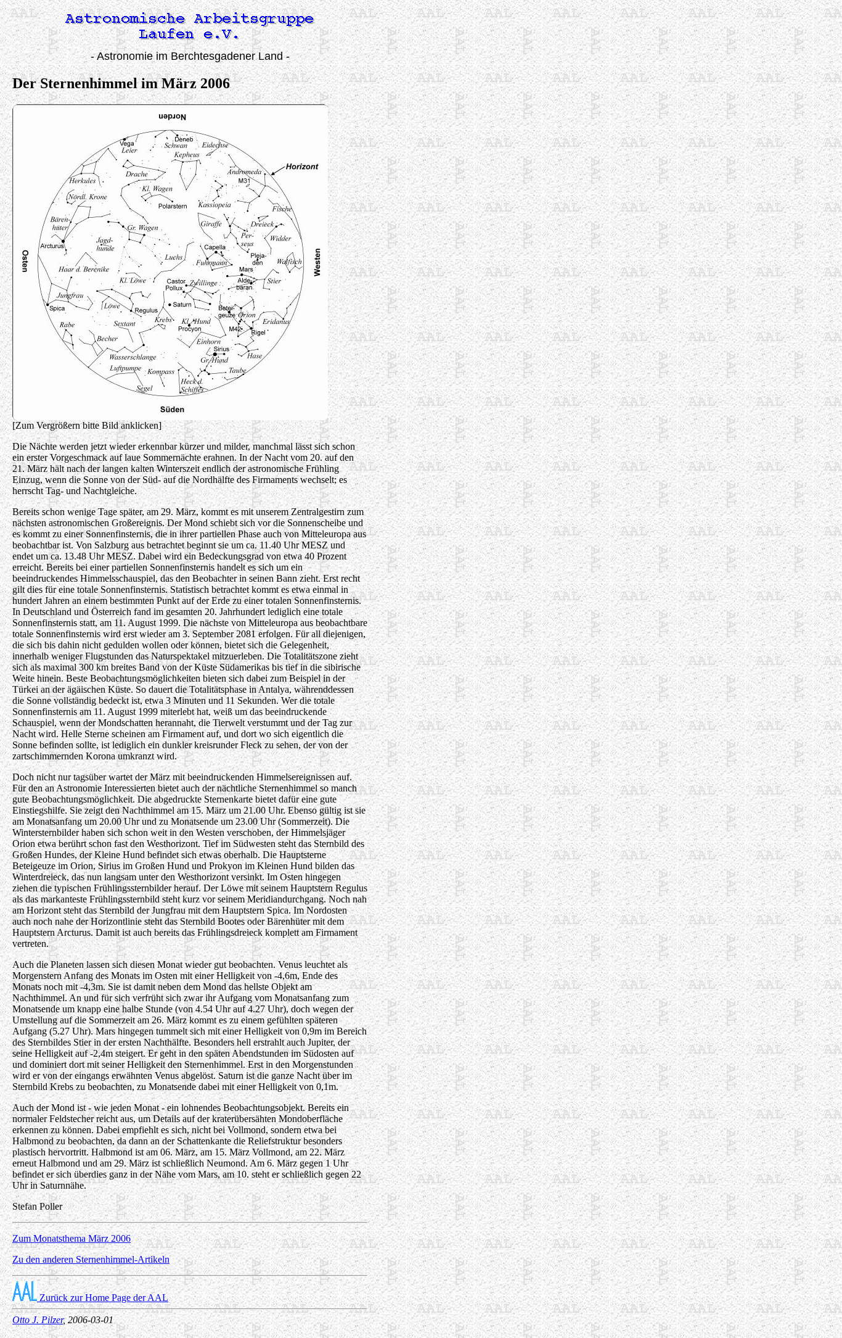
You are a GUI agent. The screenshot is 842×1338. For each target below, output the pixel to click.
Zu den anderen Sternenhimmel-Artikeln (91, 1259)
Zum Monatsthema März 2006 (71, 1238)
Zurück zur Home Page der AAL (102, 1297)
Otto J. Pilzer (37, 1320)
